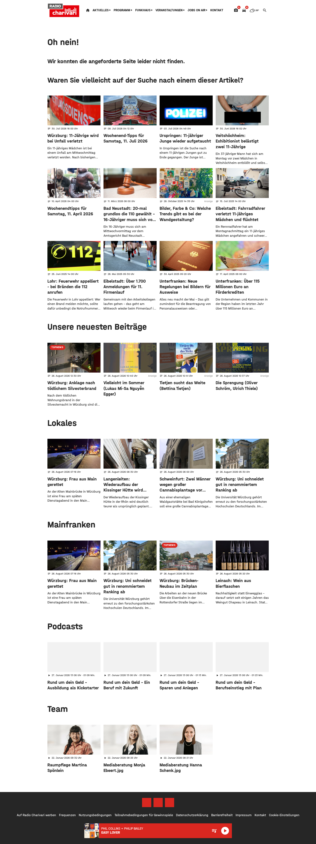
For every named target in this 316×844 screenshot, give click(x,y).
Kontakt (216, 10)
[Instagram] (158, 802)
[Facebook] (146, 802)
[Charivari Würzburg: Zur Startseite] (63, 10)
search (265, 10)
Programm (122, 10)
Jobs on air (196, 10)
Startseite (88, 10)
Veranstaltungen (169, 10)
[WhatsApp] (169, 802)
